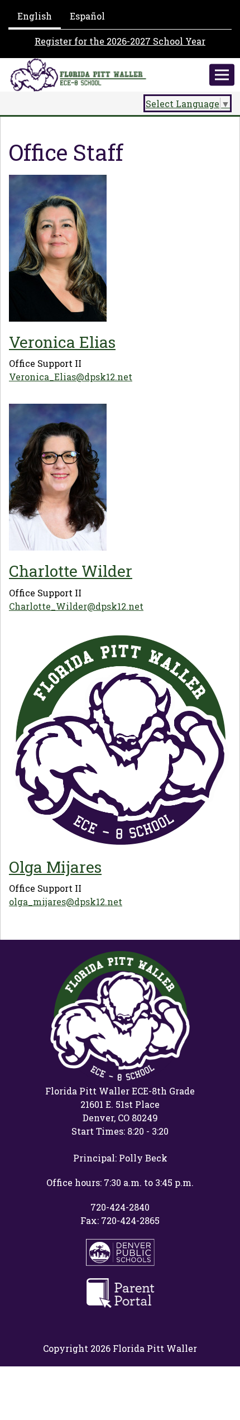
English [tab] (34, 16)
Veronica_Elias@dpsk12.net (70, 377)
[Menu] (221, 75)
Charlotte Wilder (70, 571)
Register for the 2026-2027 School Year (120, 41)
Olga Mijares (55, 867)
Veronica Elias (62, 342)
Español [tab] (87, 16)
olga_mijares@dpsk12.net (65, 901)
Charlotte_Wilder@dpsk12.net (76, 606)
